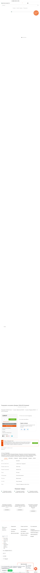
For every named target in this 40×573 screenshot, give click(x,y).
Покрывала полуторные (24, 455)
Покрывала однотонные (15, 455)
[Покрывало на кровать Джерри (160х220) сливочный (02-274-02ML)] (10, 436)
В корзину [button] (7, 509)
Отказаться (4, 570)
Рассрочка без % (24, 529)
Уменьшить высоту (6, 421)
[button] (21, 37)
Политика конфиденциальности (35, 530)
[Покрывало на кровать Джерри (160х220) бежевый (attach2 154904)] (4, 206)
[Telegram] (27, 429)
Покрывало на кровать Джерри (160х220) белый (7, 505)
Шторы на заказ (24, 535)
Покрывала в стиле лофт (23, 454)
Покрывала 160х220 (7, 454)
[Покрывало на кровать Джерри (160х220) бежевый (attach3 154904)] (4, 285)
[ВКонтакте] (21, 429)
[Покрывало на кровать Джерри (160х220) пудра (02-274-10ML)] (9, 436)
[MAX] (24, 429)
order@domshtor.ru (8, 550)
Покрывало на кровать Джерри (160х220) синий (20, 505)
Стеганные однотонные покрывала (7, 456)
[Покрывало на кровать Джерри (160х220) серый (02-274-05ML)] (4, 436)
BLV (4, 449)
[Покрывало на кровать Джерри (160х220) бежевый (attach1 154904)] (4, 128)
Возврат (32, 536)
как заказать (23, 531)
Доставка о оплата (24, 533)
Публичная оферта (34, 532)
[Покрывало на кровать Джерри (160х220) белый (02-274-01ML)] (13, 436)
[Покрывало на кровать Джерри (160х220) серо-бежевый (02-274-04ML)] (5, 436)
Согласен (10, 570)
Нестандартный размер (9, 423)
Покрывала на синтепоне (5, 455)
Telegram (6, 558)
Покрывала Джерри (31, 454)
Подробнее (6, 411)
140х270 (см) (4, 432)
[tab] (6, 458)
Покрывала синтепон (32, 455)
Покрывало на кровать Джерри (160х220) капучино (33, 506)
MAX (5, 556)
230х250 (3, 429)
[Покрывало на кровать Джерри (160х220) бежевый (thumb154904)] (4, 50)
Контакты (13, 531)
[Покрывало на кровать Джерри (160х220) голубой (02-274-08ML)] (11, 436)
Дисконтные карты (15, 533)
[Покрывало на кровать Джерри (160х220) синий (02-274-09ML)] (8, 436)
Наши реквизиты (34, 534)
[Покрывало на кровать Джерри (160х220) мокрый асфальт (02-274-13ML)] (2, 436)
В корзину (13, 419)
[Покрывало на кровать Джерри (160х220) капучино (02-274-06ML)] (6, 436)
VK (4, 553)
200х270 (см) (9, 432)
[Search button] (38, 5)
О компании (13, 529)
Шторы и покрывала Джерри (28, 456)
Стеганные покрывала (18, 456)
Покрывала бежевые (14, 454)
